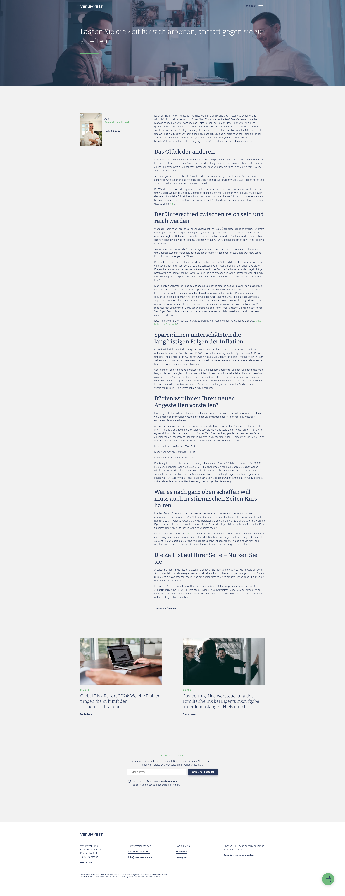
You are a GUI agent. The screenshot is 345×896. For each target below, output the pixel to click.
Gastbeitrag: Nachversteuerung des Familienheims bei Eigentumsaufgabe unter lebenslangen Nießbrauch (221, 701)
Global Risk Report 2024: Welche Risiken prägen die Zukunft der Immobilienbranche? (120, 701)
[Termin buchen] (328, 881)
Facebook (181, 851)
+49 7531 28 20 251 (139, 851)
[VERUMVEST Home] (91, 835)
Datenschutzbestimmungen (161, 781)
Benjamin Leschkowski (117, 122)
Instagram (181, 857)
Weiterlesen (86, 714)
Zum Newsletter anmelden (239, 855)
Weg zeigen (86, 862)
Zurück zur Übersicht (165, 608)
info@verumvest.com (140, 857)
